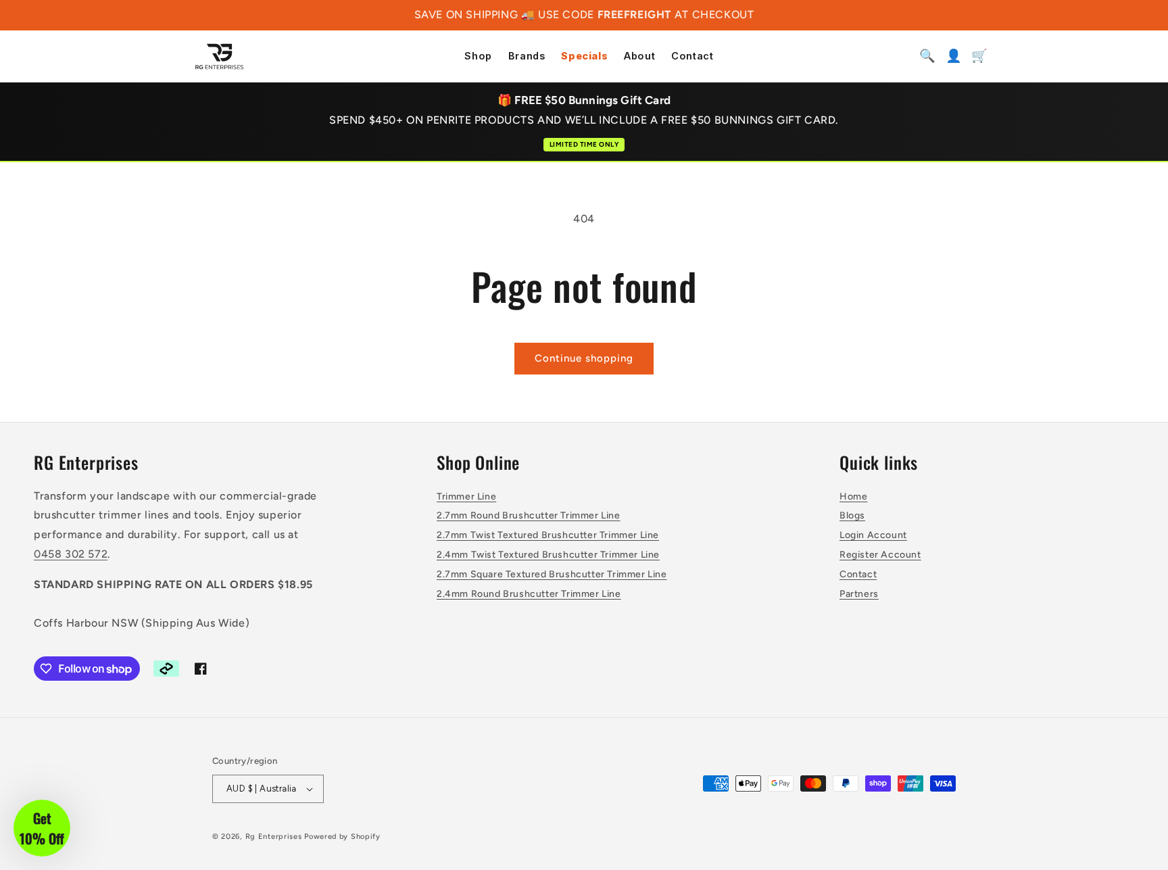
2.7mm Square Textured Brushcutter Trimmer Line (552, 574)
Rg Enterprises (273, 836)
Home (853, 496)
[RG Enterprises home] (219, 56)
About (639, 56)
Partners (859, 594)
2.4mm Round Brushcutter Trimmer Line (529, 594)
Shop (477, 56)
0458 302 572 (70, 554)
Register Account (880, 554)
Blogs (852, 515)
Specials (584, 56)
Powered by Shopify (342, 836)
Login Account (873, 535)
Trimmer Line (466, 496)
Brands (526, 56)
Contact (692, 56)
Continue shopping (584, 358)
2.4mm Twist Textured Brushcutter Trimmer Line (548, 554)
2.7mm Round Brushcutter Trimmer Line (528, 515)
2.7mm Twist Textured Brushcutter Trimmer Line (548, 535)
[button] (42, 828)
